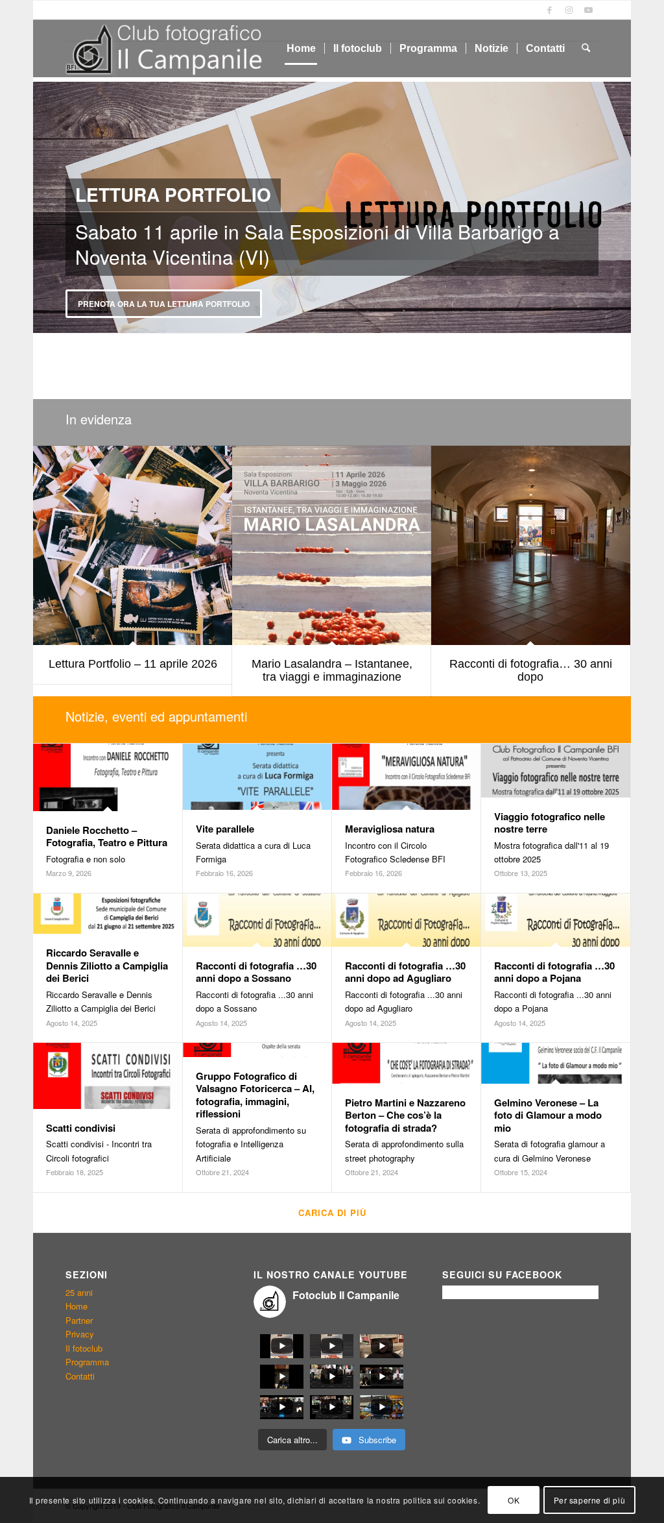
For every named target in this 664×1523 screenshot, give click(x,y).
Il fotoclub (83, 1348)
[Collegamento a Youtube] (589, 9)
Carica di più (332, 1212)
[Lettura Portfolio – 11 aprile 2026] (132, 545)
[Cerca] (586, 48)
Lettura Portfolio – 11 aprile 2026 (133, 663)
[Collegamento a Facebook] (549, 9)
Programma (87, 1362)
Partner (79, 1320)
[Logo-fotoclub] (166, 48)
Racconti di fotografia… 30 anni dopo (530, 670)
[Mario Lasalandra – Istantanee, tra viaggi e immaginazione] (331, 545)
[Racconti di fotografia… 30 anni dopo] (530, 545)
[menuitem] (301, 48)
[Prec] (44, 207)
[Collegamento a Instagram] (569, 9)
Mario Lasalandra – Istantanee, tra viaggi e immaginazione (332, 670)
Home (76, 1306)
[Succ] (619, 207)
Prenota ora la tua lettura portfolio (152, 304)
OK (513, 1499)
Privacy (79, 1334)
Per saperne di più (590, 1499)
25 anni (79, 1292)
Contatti (80, 1376)
